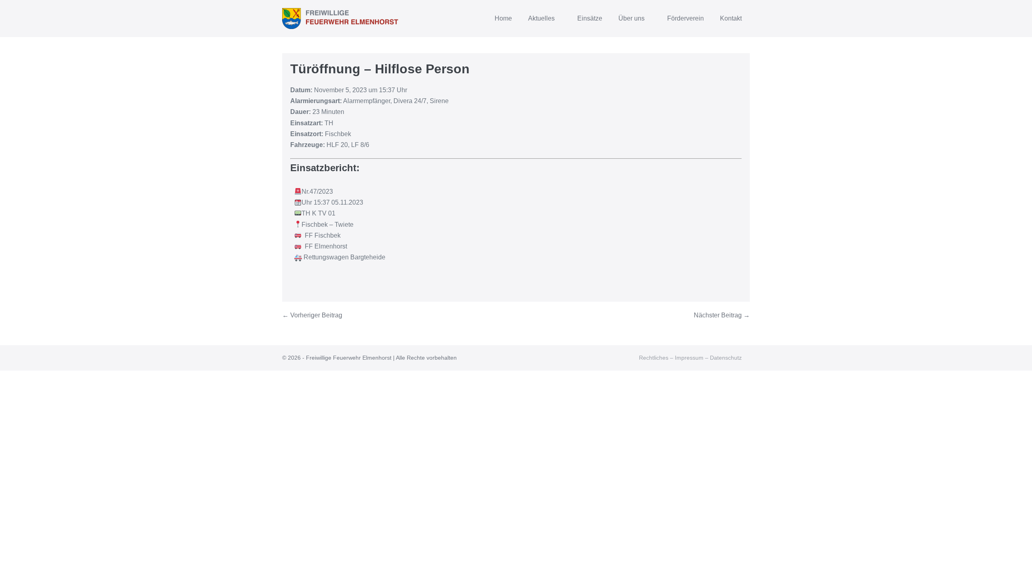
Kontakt (731, 18)
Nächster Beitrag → (722, 315)
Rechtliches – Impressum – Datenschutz (690, 357)
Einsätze (589, 18)
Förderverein (685, 18)
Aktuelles (542, 18)
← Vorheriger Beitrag (312, 315)
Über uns (632, 18)
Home (503, 18)
